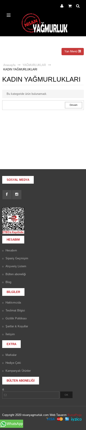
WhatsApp (15, 424)
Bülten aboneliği (16, 274)
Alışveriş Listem (16, 266)
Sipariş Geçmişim (17, 258)
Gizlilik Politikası (16, 318)
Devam (73, 105)
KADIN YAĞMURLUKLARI (20, 69)
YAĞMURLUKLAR (34, 65)
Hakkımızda (13, 302)
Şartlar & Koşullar (17, 326)
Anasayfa (9, 65)
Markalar (11, 355)
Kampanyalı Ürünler (18, 370)
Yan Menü (71, 51)
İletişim (10, 334)
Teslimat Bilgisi (15, 310)
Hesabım (11, 250)
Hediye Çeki (13, 362)
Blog (8, 282)
